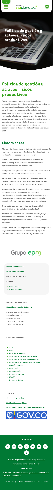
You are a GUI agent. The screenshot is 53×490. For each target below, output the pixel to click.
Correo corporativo (15, 398)
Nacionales (13, 286)
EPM (11, 350)
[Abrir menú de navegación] (6, 7)
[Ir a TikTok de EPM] (26, 452)
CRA (11, 347)
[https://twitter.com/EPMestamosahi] (26, 446)
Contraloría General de (19, 356)
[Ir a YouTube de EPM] (32, 446)
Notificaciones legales (16, 403)
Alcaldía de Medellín (17, 353)
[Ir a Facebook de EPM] (14, 446)
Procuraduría (15, 371)
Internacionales (16, 289)
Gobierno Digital (16, 380)
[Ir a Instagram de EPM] (20, 446)
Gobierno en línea (16, 374)
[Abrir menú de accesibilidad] (47, 7)
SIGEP (12, 377)
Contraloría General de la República (24, 359)
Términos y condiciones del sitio (26, 464)
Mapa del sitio (26, 468)
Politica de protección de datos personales (26, 459)
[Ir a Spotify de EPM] (45, 446)
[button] (6, 2)
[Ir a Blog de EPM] (7, 446)
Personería (13, 368)
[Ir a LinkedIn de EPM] (39, 446)
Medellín (33, 356)
